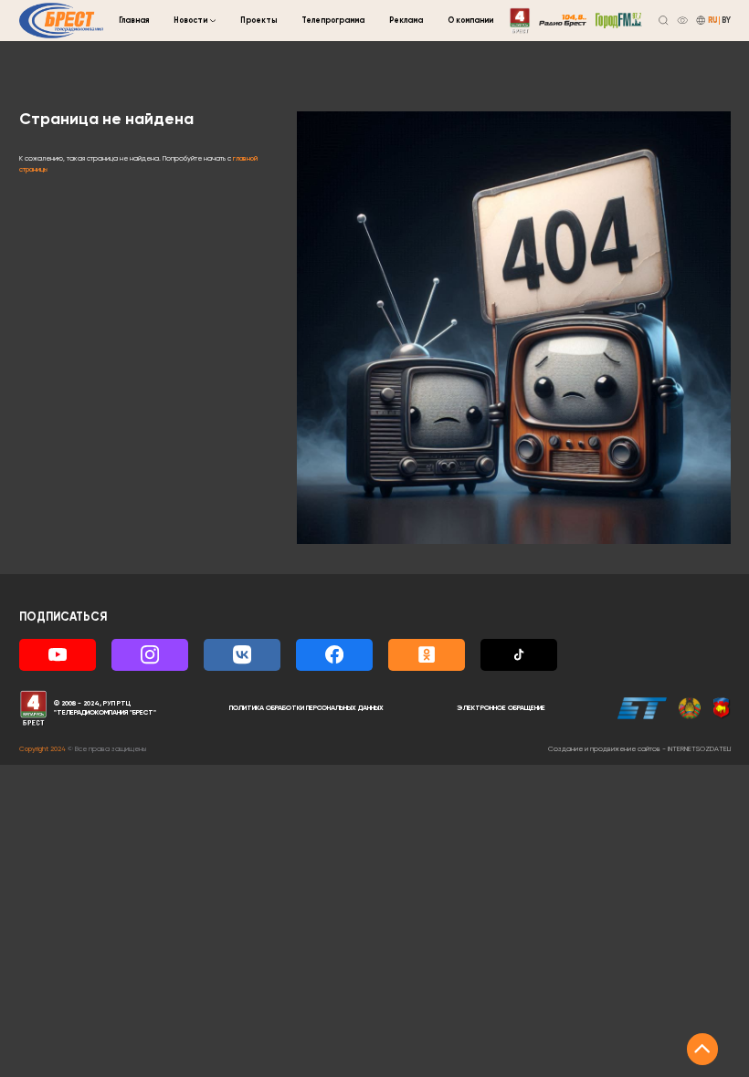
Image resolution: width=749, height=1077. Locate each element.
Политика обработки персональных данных (306, 708)
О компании (470, 20)
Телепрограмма (332, 20)
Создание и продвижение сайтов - (639, 749)
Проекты (258, 20)
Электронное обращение (501, 708)
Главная (134, 20)
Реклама (406, 20)
